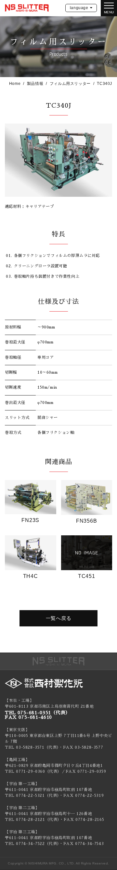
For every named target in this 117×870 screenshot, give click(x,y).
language (79, 8)
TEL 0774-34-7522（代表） (32, 844)
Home (14, 83)
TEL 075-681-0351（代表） (37, 712)
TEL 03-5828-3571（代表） (32, 747)
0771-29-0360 (30, 771)
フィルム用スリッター (70, 83)
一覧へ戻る (59, 618)
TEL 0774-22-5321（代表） (32, 795)
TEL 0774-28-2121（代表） (32, 820)
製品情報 (35, 83)
